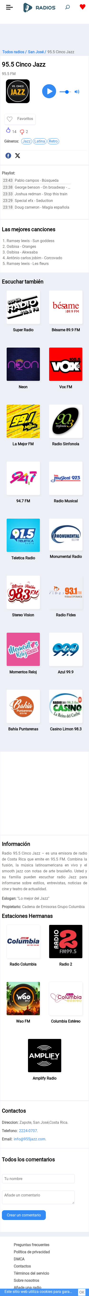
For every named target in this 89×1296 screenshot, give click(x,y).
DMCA (19, 1259)
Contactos (22, 1266)
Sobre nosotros (26, 1280)
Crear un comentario (24, 1215)
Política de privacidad (32, 1252)
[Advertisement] (44, 36)
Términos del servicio (31, 1273)
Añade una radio (27, 1287)
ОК (81, 1292)
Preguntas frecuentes (31, 1245)
